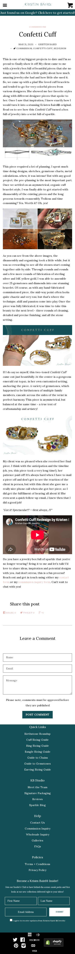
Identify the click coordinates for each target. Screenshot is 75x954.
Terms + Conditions (37, 864)
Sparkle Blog (37, 805)
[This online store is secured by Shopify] (53, 943)
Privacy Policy (37, 870)
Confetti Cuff (42, 48)
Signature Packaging (37, 793)
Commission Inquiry (37, 828)
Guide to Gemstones (37, 763)
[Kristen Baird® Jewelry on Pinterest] (16, 946)
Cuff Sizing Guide (37, 739)
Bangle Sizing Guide (37, 751)
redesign (60, 48)
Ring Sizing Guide (37, 745)
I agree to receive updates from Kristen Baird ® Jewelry (39, 920)
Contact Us (37, 822)
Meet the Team (37, 787)
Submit (59, 912)
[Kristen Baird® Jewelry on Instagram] (23, 946)
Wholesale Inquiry (37, 834)
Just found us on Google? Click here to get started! (37, 13)
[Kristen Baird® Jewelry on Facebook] (22, 940)
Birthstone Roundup (37, 734)
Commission (24, 48)
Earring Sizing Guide (37, 769)
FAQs (37, 846)
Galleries (37, 840)
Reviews (37, 799)
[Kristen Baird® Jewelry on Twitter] (15, 940)
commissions (37, 26)
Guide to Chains (37, 757)
